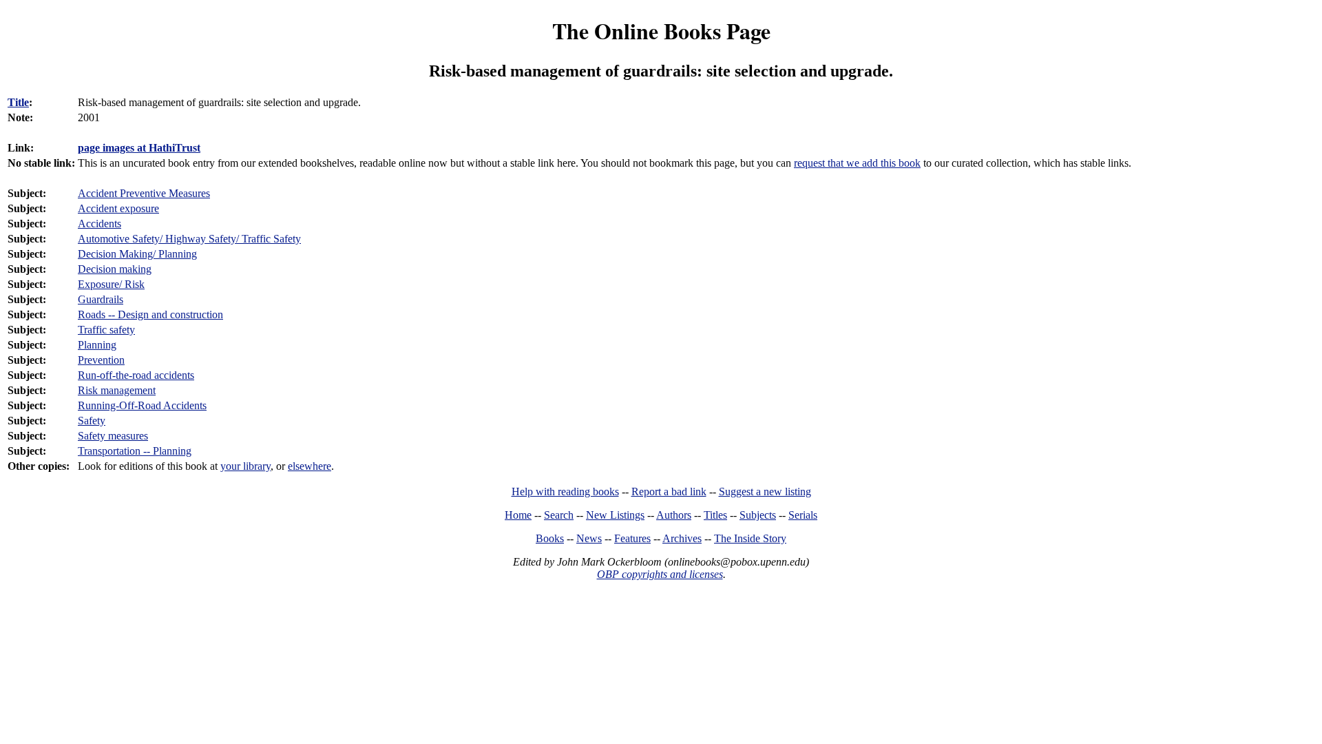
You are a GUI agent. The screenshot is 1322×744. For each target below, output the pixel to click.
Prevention (101, 360)
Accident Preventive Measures (144, 193)
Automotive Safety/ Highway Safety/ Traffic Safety (189, 239)
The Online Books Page (661, 30)
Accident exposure (118, 208)
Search (559, 515)
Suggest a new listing (765, 491)
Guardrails (100, 299)
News (589, 538)
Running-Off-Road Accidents (142, 405)
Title (18, 102)
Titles (715, 515)
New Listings (615, 515)
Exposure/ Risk (111, 284)
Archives (682, 538)
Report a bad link (668, 491)
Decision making (114, 269)
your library (245, 466)
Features (632, 538)
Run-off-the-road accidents (136, 375)
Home (518, 515)
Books (550, 538)
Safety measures (113, 436)
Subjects (757, 515)
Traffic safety (106, 329)
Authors (673, 515)
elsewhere (309, 466)
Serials (802, 515)
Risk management (117, 390)
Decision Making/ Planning (137, 254)
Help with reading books (565, 491)
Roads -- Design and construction (150, 314)
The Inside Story (750, 538)
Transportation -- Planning (134, 451)
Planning (97, 345)
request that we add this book (857, 163)
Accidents (99, 223)
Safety (91, 420)
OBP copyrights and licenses (660, 574)
